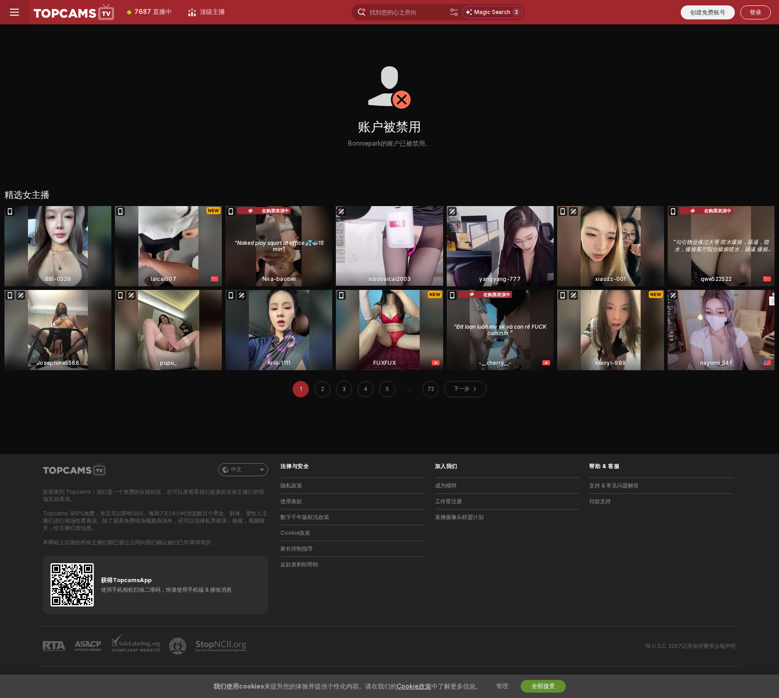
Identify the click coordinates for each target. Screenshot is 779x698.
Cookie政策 (295, 533)
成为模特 (446, 485)
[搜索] (454, 12)
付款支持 (600, 501)
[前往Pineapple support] (178, 646)
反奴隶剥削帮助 (299, 564)
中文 (236, 469)
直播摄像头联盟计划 (459, 517)
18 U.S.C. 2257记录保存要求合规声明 (690, 646)
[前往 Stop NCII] (221, 646)
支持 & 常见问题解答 (614, 485)
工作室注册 (448, 501)
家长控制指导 (296, 549)
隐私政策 (291, 485)
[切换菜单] (14, 12)
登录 (755, 12)
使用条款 (291, 501)
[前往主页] (74, 12)
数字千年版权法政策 (304, 517)
